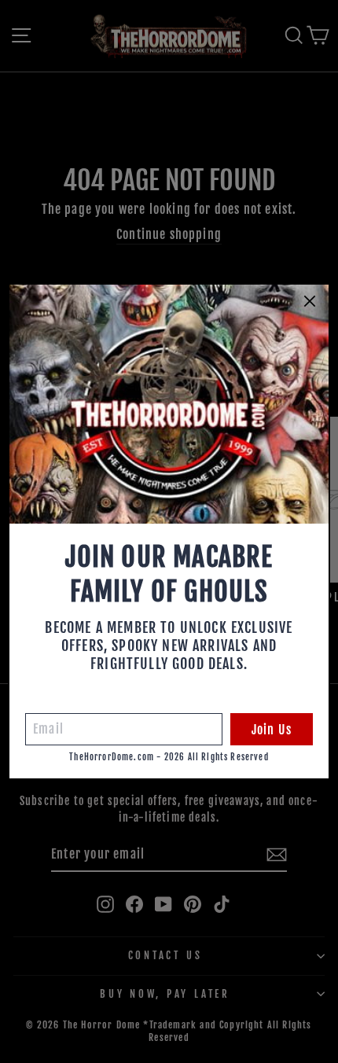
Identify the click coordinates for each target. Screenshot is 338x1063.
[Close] (309, 301)
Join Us (272, 729)
